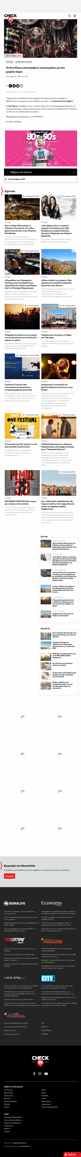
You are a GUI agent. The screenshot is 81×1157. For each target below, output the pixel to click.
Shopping (44, 1096)
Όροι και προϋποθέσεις (13, 1120)
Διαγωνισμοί (46, 1104)
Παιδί (43, 1090)
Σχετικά (10, 191)
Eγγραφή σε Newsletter (13, 1117)
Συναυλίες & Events (24, 62)
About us (7, 1129)
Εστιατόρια (8, 1090)
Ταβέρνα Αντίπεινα (20, 172)
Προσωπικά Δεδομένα (12, 1123)
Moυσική (7, 1098)
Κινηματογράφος (10, 1101)
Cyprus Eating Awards (49, 1107)
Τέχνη (43, 1093)
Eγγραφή (9, 876)
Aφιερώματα (46, 1101)
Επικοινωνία (8, 1126)
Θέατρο (7, 1104)
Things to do (8, 1096)
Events (6, 1107)
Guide (43, 1098)
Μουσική (9, 62)
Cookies (7, 1132)
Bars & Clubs (8, 1093)
